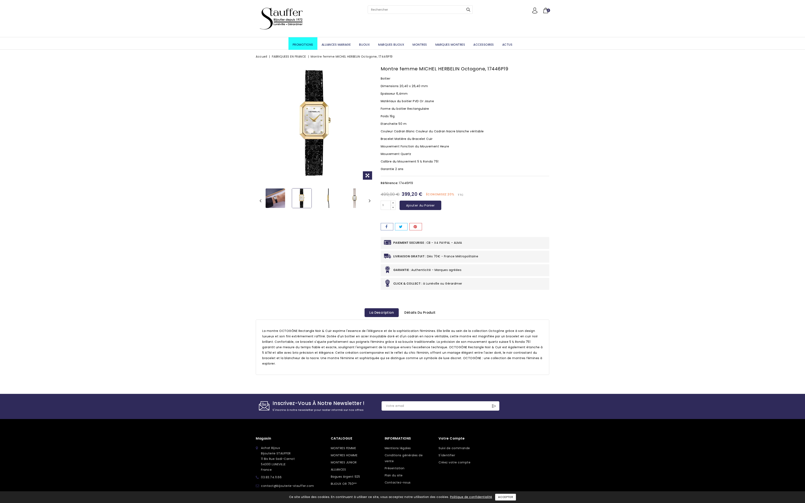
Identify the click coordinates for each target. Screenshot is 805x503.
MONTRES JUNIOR (344, 462)
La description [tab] (381, 312)
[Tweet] (401, 226)
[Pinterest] (416, 226)
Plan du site (394, 475)
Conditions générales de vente (404, 458)
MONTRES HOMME (344, 455)
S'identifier (447, 455)
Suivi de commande (454, 448)
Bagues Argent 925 (345, 477)
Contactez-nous (398, 482)
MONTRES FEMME (343, 448)
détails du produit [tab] (419, 312)
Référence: (389, 183)
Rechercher (468, 9)
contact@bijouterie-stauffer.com (287, 486)
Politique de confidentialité (471, 497)
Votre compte (452, 438)
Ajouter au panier (420, 205)
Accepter (505, 497)
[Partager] (387, 226)
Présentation (395, 468)
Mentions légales (398, 448)
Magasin (263, 438)
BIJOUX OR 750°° (344, 484)
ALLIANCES (338, 469)
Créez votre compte (454, 462)
